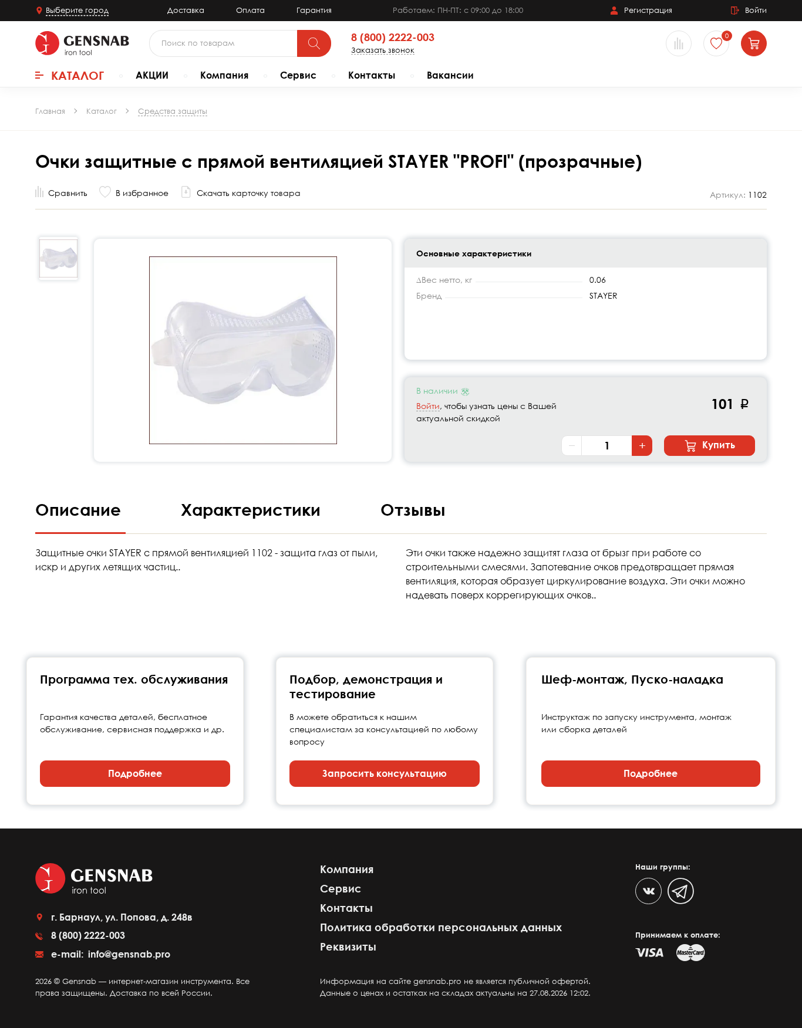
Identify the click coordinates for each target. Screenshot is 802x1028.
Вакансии (450, 75)
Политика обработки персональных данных (441, 927)
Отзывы (413, 509)
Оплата (250, 10)
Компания (224, 75)
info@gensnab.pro (128, 954)
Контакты (371, 75)
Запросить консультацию (384, 773)
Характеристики (253, 509)
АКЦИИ (152, 75)
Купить (717, 445)
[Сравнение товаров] (679, 43)
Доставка (185, 10)
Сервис (298, 75)
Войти (428, 406)
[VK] (648, 891)
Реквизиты (348, 946)
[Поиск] (314, 43)
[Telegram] (681, 891)
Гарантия (314, 10)
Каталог (77, 75)
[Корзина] (754, 43)
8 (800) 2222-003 (392, 37)
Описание (80, 509)
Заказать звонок (383, 50)
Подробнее (135, 773)
